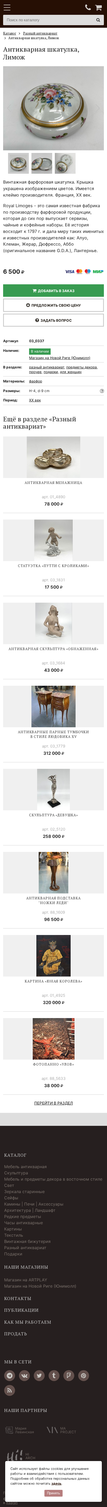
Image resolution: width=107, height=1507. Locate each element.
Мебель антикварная (25, 1166)
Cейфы (11, 1197)
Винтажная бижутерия (27, 1241)
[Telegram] (9, 1375)
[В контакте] (24, 1375)
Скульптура (16, 1172)
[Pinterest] (83, 1375)
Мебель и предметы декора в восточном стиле (53, 1179)
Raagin (12, 1503)
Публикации (21, 1310)
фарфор (35, 381)
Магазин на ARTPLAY (25, 1279)
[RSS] (9, 1390)
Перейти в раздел (53, 1103)
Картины (13, 1229)
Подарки (13, 1253)
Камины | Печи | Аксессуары (33, 1204)
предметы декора (81, 367)
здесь (56, 1483)
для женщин (71, 372)
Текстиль (13, 1235)
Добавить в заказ (55, 291)
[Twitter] (39, 1375)
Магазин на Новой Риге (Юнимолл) (59, 358)
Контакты (17, 1298)
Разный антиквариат (25, 1247)
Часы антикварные (23, 1222)
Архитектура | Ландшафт (30, 1210)
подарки (51, 372)
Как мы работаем (27, 1322)
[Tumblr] (54, 1375)
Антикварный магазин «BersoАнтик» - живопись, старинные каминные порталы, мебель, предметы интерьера (36, 8)
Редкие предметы (22, 1216)
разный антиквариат (46, 367)
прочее (35, 372)
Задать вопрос (55, 320)
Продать (15, 1333)
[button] (97, 108)
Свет (9, 1185)
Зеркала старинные (24, 1191)
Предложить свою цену (55, 305)
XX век (35, 400)
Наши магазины (26, 1267)
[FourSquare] (68, 1375)
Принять (53, 1493)
